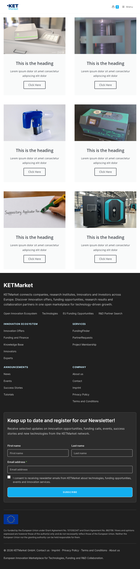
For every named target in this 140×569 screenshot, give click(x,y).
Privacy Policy (81, 394)
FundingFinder (81, 330)
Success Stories (13, 387)
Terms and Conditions (85, 401)
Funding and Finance (16, 337)
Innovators (10, 351)
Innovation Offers (14, 330)
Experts (8, 358)
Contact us (42, 550)
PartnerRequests (82, 337)
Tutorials (9, 394)
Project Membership (84, 344)
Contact (77, 380)
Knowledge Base (14, 344)
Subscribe (70, 492)
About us (78, 373)
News (7, 373)
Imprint (77, 387)
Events (8, 380)
